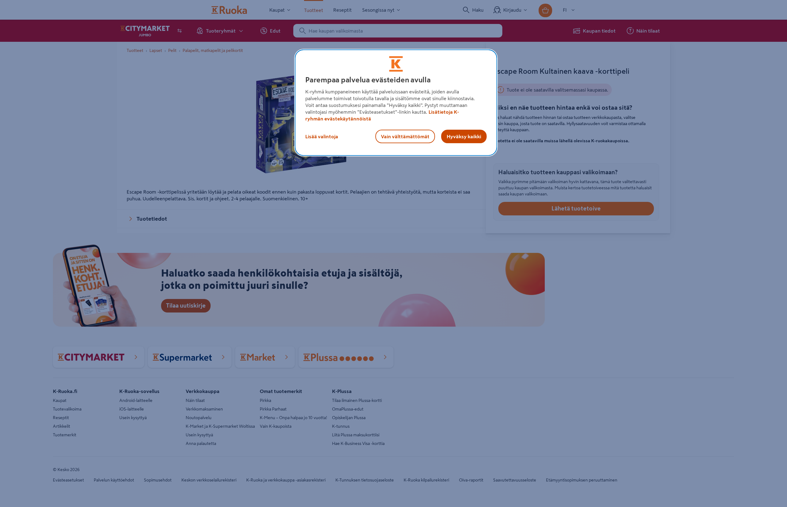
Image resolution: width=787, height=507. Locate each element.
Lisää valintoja (321, 136)
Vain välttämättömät (405, 136)
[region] (396, 103)
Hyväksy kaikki (464, 136)
